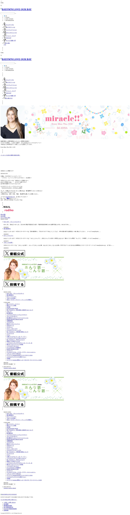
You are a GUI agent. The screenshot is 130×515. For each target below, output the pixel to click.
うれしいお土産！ (8, 242)
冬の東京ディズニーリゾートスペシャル (17, 318)
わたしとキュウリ (8, 235)
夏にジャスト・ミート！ (13, 304)
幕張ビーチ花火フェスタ (13, 341)
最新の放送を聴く (15, 155)
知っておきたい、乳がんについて (16, 339)
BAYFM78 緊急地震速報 (10, 508)
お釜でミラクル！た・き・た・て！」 (17, 336)
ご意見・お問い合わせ (10, 502)
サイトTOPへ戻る (5, 217)
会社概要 (6, 504)
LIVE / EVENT (9, 19)
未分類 (8, 307)
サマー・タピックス (12, 328)
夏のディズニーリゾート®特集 (15, 344)
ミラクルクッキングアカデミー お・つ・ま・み (19, 343)
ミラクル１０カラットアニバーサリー (17, 314)
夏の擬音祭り (7, 228)
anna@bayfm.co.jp (10, 196)
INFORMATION (9, 20)
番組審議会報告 (8, 505)
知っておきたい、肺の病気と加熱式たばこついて (20, 310)
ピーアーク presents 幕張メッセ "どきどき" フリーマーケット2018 (24, 360)
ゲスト (8, 335)
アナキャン (10, 350)
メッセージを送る (6, 155)
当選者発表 (10, 320)
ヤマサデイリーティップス (14, 330)
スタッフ (9, 311)
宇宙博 (8, 358)
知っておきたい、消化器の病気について (17, 331)
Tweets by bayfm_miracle (10, 368)
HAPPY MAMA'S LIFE (13, 349)
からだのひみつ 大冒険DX (14, 347)
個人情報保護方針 (8, 507)
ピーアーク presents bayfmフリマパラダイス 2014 (19, 355)
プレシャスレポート (12, 316)
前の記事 (3, 214)
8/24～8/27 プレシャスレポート (12, 221)
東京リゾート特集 (11, 305)
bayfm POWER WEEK (12, 308)
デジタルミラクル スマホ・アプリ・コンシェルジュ (21, 352)
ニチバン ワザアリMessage (14, 353)
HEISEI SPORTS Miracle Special (15, 319)
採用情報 (6, 510)
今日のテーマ (10, 325)
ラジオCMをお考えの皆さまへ (9, 499)
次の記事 (3, 216)
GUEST (7, 17)
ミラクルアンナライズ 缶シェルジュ (16, 338)
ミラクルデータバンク (13, 346)
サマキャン (10, 327)
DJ (6, 16)
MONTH (6, 364)
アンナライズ (10, 333)
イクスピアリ (10, 322)
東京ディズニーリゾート (13, 324)
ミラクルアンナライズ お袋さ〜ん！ (16, 357)
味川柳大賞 (10, 313)
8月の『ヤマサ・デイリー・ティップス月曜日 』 (20, 299)
